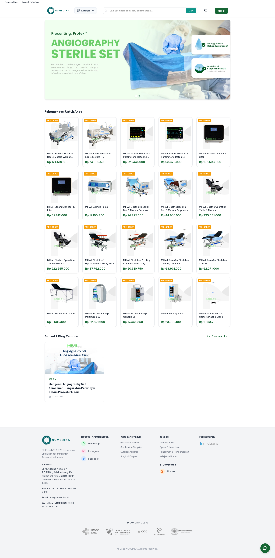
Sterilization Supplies (131, 447)
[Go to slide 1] (136, 96)
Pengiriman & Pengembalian (174, 451)
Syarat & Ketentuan (30, 2)
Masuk (221, 10)
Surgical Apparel (129, 451)
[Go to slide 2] (139, 96)
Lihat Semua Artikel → (218, 336)
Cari (191, 10)
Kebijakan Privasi (168, 456)
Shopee (171, 471)
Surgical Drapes (128, 456)
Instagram (93, 451)
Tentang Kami (11, 2)
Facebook (93, 458)
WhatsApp (94, 443)
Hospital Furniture (129, 442)
